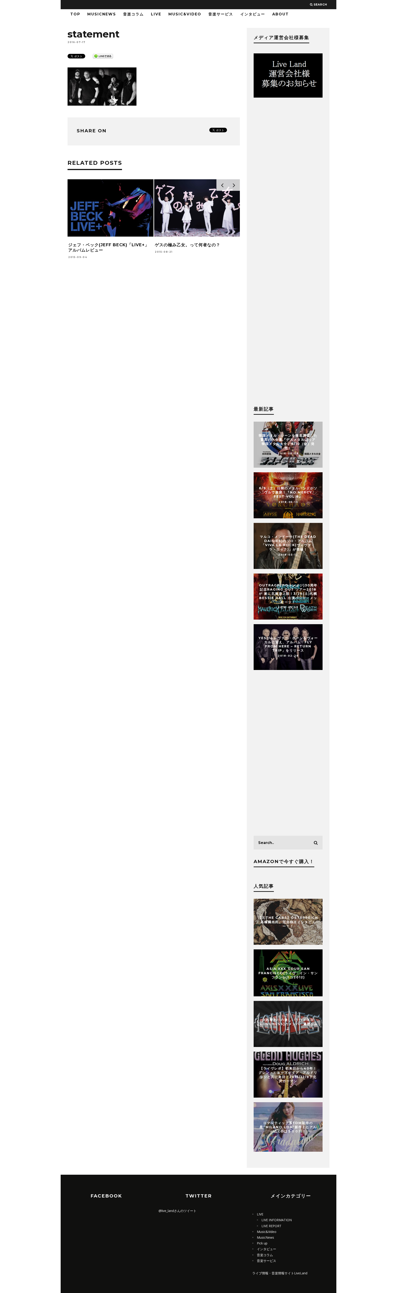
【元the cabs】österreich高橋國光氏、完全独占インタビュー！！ (288, 922)
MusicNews (101, 14)
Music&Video (184, 14)
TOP (75, 14)
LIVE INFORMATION (276, 1220)
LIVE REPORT (271, 1226)
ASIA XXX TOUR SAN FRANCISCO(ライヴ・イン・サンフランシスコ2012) (288, 973)
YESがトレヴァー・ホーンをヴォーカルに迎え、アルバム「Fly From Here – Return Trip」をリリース (288, 644)
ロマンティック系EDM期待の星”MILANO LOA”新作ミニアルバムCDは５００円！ (288, 1127)
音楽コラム (133, 14)
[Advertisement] (154, 330)
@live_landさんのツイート (177, 1211)
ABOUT (280, 14)
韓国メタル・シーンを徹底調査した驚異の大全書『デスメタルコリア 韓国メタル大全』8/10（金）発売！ (288, 441)
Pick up (262, 1243)
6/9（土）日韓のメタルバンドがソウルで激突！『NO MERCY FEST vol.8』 (288, 492)
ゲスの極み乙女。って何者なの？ (187, 244)
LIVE (156, 14)
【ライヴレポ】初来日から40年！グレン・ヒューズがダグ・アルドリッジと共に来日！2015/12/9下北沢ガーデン (288, 1074)
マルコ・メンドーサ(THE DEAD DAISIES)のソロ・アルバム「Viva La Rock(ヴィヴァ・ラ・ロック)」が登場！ (288, 543)
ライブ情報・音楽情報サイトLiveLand (279, 1273)
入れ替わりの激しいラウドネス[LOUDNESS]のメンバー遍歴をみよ (288, 1024)
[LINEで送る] (103, 56)
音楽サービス (220, 14)
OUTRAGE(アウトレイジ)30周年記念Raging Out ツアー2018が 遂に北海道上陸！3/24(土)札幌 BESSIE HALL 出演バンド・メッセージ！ (288, 593)
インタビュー (252, 14)
